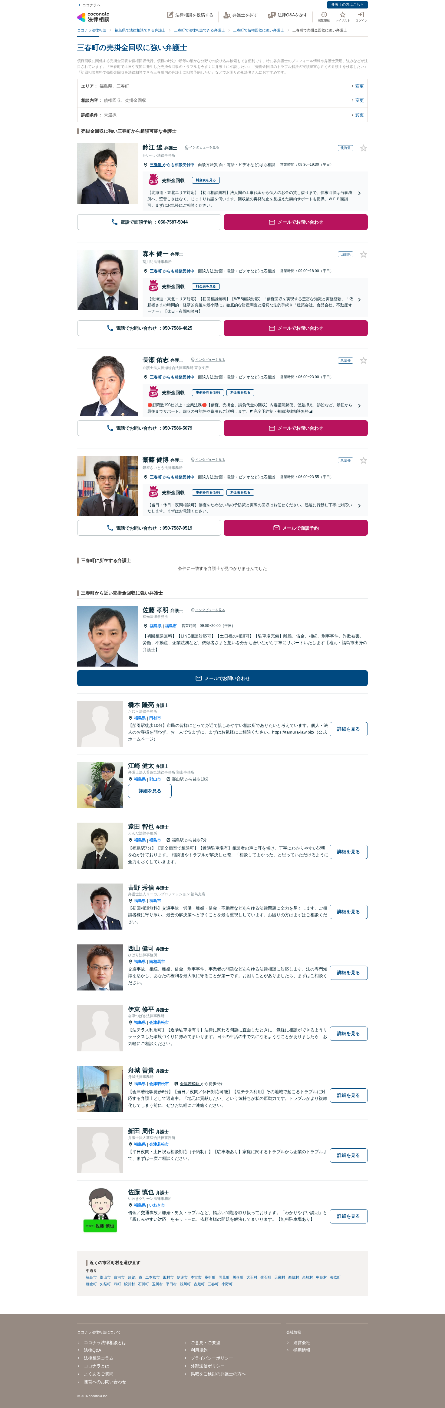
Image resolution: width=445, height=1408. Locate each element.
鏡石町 (265, 1277)
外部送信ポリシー (208, 1365)
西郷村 (293, 1277)
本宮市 (196, 1277)
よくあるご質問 (99, 1373)
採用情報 (301, 1350)
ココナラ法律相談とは (105, 1342)
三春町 (156, 164)
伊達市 (182, 1277)
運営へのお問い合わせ (105, 1381)
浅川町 (185, 1284)
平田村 (171, 1284)
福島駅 (178, 840)
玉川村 (157, 1284)
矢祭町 (105, 1284)
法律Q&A (92, 1350)
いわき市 (157, 1205)
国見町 (224, 1277)
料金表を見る (206, 180)
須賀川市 (135, 1277)
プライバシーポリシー (212, 1358)
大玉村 (251, 1277)
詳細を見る (348, 728)
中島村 (321, 1277)
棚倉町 (91, 1284)
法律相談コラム (99, 1358)
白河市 (119, 1277)
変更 (359, 86)
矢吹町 (335, 1277)
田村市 (155, 718)
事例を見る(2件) (208, 392)
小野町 (227, 1284)
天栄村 (279, 1277)
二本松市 (152, 1277)
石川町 (143, 1284)
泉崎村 (307, 1277)
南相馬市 (157, 961)
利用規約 (199, 1350)
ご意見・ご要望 (205, 1342)
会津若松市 (159, 1022)
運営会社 (301, 1342)
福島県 (156, 626)
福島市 (171, 626)
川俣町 (237, 1277)
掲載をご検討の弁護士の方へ (218, 1373)
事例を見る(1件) (208, 492)
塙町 (117, 1284)
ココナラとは (96, 1365)
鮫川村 (129, 1284)
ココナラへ (91, 5)
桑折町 (210, 1277)
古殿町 (199, 1284)
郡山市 (155, 779)
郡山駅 (178, 779)
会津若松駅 (190, 1083)
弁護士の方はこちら (347, 4)
